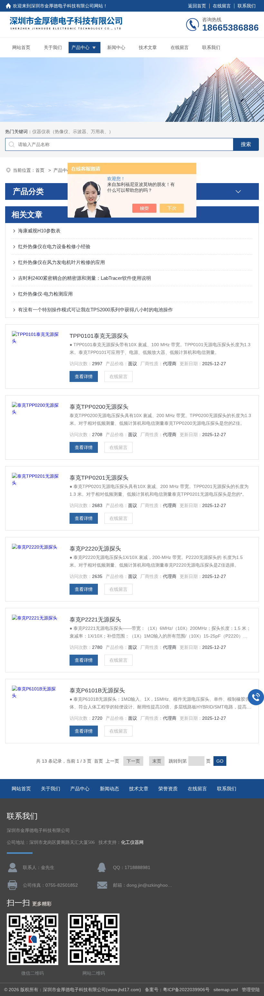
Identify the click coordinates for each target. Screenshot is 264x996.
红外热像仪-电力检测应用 (45, 294)
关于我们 (53, 47)
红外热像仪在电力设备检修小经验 (54, 246)
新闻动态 (109, 788)
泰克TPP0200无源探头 (99, 407)
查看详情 (84, 376)
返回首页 (197, 5)
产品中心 (80, 47)
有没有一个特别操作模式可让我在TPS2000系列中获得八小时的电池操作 (95, 309)
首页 (40, 170)
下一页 (133, 761)
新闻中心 (116, 47)
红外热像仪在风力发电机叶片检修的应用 (61, 262)
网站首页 (21, 47)
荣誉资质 (168, 788)
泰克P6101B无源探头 (97, 690)
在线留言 (222, 5)
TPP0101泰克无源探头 (99, 336)
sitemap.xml (225, 989)
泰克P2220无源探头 (95, 548)
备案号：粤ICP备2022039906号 (177, 989)
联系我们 (247, 5)
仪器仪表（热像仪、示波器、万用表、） (72, 131)
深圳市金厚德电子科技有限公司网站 (67, 5)
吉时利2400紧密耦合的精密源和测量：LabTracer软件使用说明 (84, 278)
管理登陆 (251, 989)
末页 (156, 761)
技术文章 (148, 47)
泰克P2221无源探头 (95, 619)
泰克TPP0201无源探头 (99, 477)
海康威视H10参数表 (39, 230)
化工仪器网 (132, 842)
